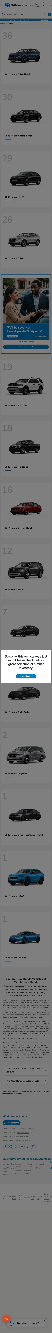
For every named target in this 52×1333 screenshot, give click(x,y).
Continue (26, 676)
